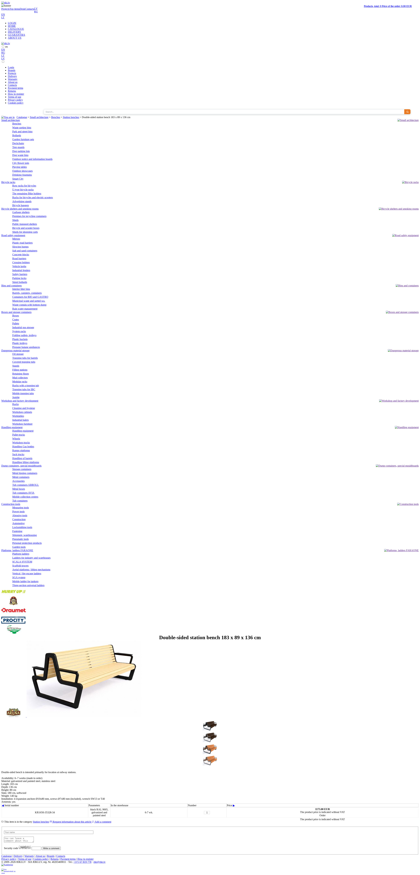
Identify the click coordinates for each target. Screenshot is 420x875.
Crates (15, 319)
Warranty (12, 79)
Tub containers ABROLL (25, 485)
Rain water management (24, 308)
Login (11, 67)
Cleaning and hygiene (23, 408)
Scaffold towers (20, 565)
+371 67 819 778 (82, 862)
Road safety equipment (13, 235)
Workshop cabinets (22, 412)
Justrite (16, 397)
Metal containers (20, 477)
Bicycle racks (8, 182)
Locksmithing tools (22, 527)
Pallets (15, 323)
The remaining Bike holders (26, 193)
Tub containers (20, 500)
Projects (5, 9)
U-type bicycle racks (23, 189)
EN (3, 14)
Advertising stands (22, 201)
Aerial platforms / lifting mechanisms (31, 569)
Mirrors (16, 238)
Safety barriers (19, 274)
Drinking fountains (22, 174)
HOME (12, 26)
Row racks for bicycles (24, 185)
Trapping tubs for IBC (23, 389)
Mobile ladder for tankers (25, 581)
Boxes (15, 315)
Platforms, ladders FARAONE (17, 550)
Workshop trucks (21, 442)
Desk (22, 9)
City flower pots (20, 163)
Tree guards (18, 147)
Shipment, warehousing (24, 535)
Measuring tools (20, 507)
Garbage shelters (21, 212)
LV (36, 8)
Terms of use (14, 96)
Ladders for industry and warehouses (31, 557)
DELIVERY (14, 32)
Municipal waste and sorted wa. (28, 300)
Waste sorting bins (21, 127)
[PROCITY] (13, 623)
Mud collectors (20, 377)
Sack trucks (18, 454)
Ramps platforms (21, 450)
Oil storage (18, 354)
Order (322, 815)
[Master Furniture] (13, 604)
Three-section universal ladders (28, 585)
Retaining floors (20, 373)
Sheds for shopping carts (25, 232)
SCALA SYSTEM (22, 561)
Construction (19, 519)
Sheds (15, 220)
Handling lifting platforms (25, 462)
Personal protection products (27, 543)
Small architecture (39, 117)
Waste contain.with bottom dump (29, 304)
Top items (15, 9)
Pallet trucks (18, 434)
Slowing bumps (20, 246)
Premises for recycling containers (29, 216)
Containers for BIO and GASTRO (30, 296)
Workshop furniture (22, 423)
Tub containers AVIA (23, 492)
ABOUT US (14, 37)
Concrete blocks (20, 254)
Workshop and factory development (19, 400)
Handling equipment (11, 427)
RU (36, 11)
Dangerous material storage (15, 350)
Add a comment (102, 821)
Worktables (18, 416)
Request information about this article (72, 821)
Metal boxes (18, 488)
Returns (12, 91)
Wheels (16, 438)
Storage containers (21, 469)
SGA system (18, 577)
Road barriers (19, 258)
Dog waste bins (20, 155)
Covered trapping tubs (23, 361)
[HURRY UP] (13, 594)
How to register (16, 94)
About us (12, 82)
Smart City (17, 178)
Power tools (18, 511)
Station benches (71, 117)
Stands (15, 365)
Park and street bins (22, 131)
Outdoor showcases (22, 170)
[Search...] (407, 111)
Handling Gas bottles (23, 446)
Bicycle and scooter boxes (25, 228)
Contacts (29, 9)
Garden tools (19, 547)
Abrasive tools (19, 515)
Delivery (12, 76)
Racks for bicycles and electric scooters (32, 197)
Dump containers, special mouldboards (21, 465)
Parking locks (19, 278)
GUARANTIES (16, 34)
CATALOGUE (16, 29)
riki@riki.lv (99, 862)
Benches (55, 117)
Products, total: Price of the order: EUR (388, 6)
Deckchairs (18, 143)
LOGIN (12, 23)
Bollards (16, 135)
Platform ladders (20, 553)
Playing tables (19, 167)
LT (2, 17)
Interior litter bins (21, 289)
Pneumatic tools (20, 539)
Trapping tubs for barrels (25, 358)
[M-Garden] (13, 633)
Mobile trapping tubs (23, 393)
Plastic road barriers (22, 242)
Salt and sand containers (24, 250)
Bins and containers (11, 285)
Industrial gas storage (23, 327)
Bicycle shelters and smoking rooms (20, 208)
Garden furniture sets (23, 139)
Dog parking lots (21, 151)
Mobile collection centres (25, 496)
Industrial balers (20, 420)
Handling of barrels (22, 458)
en (6, 46)
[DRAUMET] (13, 613)
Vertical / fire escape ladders (26, 573)
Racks (15, 404)
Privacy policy (15, 99)
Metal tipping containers (24, 473)
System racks (19, 331)
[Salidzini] (8, 866)
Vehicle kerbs (19, 266)
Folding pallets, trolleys (24, 335)
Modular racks (19, 381)
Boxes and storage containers (16, 312)
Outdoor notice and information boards (32, 159)
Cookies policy (15, 102)
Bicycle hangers (20, 205)
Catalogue (22, 117)
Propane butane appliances (26, 347)
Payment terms (15, 88)
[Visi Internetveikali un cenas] (8, 871)
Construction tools (10, 504)
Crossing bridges (21, 262)
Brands (11, 70)
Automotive (18, 523)
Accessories (18, 481)
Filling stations (19, 369)
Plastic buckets (20, 339)
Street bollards (19, 282)
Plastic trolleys (19, 343)
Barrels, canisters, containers (27, 293)
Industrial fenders (21, 270)
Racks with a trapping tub (25, 385)
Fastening (17, 531)
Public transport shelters (24, 224)
